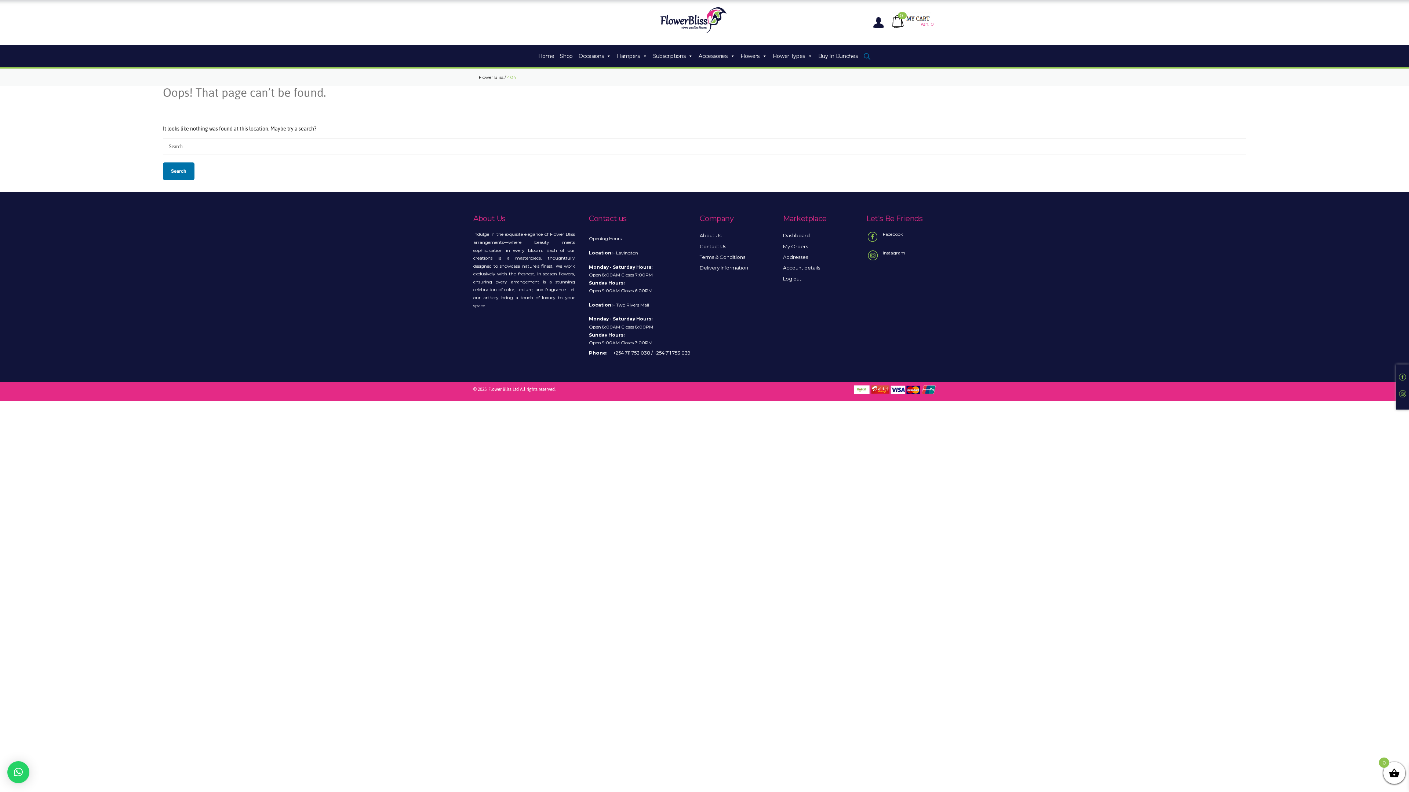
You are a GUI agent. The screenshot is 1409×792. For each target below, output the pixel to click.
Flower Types (789, 56)
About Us (710, 235)
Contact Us (713, 246)
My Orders (795, 246)
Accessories (713, 56)
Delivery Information (724, 268)
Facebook (893, 234)
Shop (566, 56)
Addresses (795, 257)
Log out (792, 279)
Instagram (894, 253)
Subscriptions (669, 56)
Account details (801, 268)
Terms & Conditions (722, 257)
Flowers (750, 56)
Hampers (628, 56)
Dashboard (796, 235)
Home (546, 56)
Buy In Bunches (838, 56)
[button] (18, 772)
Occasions (591, 56)
